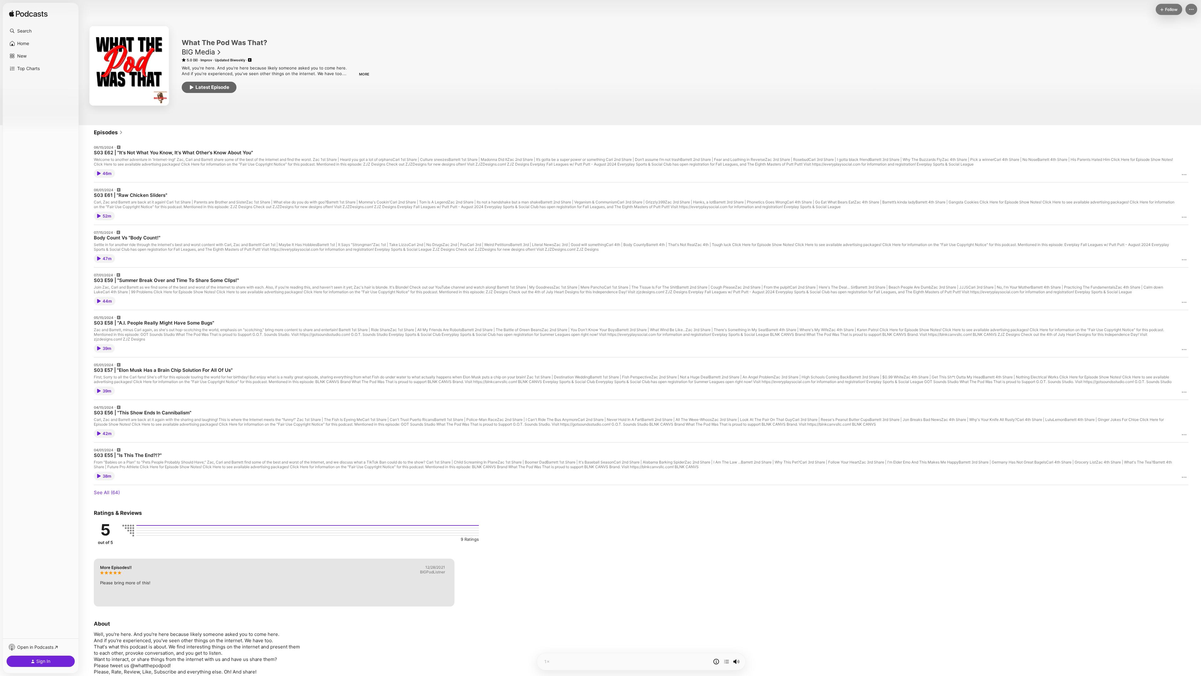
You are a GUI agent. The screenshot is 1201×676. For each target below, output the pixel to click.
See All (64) (107, 492)
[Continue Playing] (726, 661)
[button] (40, 31)
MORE (364, 74)
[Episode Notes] (716, 661)
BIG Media (198, 52)
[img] (28, 14)
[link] (108, 132)
